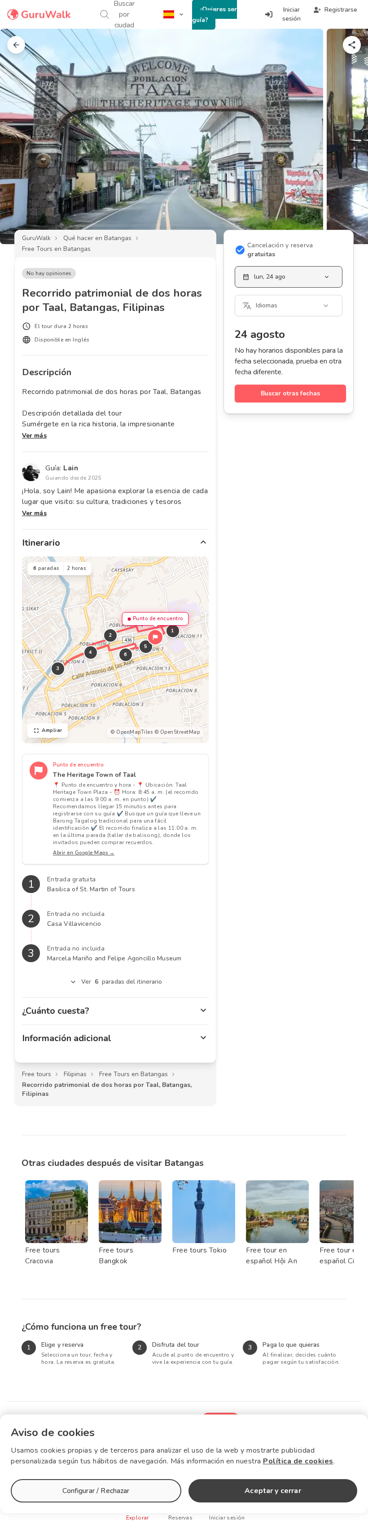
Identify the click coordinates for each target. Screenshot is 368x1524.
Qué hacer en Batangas (97, 238)
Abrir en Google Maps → (83, 853)
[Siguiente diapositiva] (346, 136)
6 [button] (125, 654)
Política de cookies (298, 1461)
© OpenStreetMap (177, 732)
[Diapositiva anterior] (21, 136)
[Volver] (16, 45)
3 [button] (58, 668)
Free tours (36, 1074)
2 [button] (110, 635)
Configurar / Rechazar (95, 1491)
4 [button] (90, 652)
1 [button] (173, 630)
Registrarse (340, 9)
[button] (155, 637)
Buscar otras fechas (290, 393)
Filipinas (75, 1074)
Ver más (34, 435)
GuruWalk (36, 238)
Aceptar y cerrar (273, 1491)
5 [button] (146, 646)
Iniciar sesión (291, 14)
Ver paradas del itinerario (121, 981)
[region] (115, 649)
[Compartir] (352, 45)
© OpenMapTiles (131, 732)
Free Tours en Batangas (56, 249)
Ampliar (52, 730)
